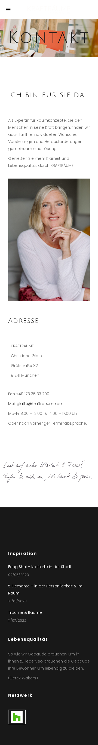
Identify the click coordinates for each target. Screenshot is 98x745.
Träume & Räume (25, 612)
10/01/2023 (17, 601)
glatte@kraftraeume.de (39, 403)
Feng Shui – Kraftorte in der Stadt (39, 566)
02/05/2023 (18, 574)
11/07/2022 (17, 620)
